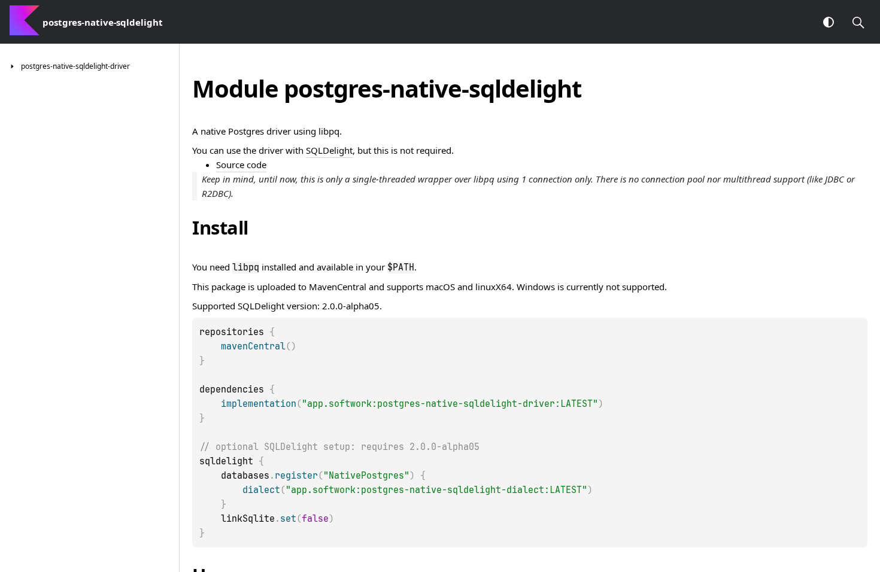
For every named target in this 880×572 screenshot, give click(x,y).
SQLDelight (329, 150)
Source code (241, 165)
